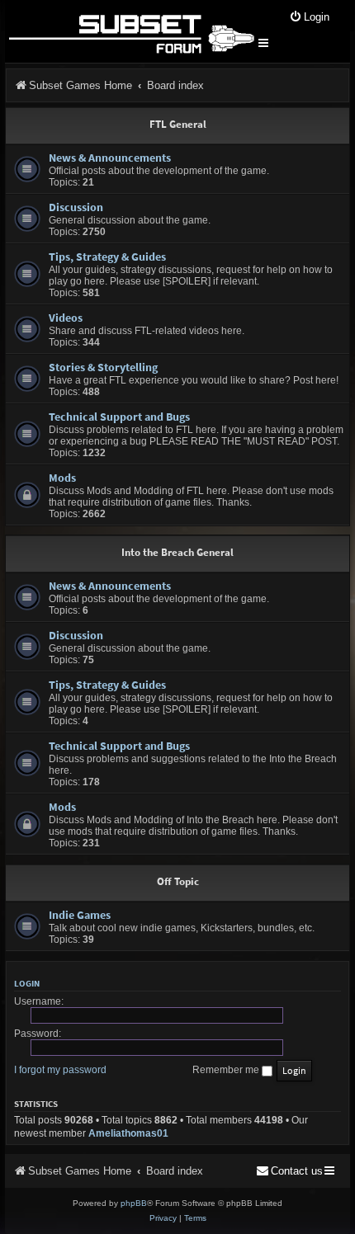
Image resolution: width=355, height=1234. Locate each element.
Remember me (227, 1070)
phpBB (134, 1203)
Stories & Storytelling (103, 367)
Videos (66, 317)
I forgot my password (60, 1070)
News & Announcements (110, 157)
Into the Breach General (177, 552)
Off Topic (178, 881)
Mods (62, 477)
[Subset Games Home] (131, 31)
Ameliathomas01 (128, 1133)
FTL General (177, 124)
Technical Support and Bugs (119, 416)
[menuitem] (309, 18)
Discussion (76, 207)
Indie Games (80, 914)
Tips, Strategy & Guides (107, 256)
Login (27, 983)
